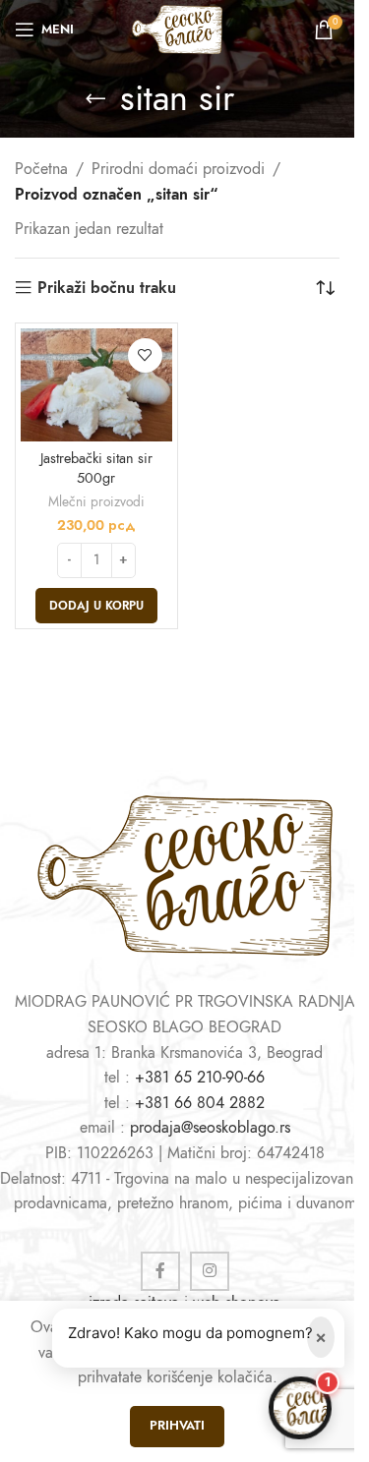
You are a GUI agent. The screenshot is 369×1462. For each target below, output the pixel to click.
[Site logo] (177, 28)
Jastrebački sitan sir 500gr (96, 468)
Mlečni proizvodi (96, 502)
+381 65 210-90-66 (200, 1077)
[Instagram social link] (209, 1271)
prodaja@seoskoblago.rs (210, 1128)
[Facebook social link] (160, 1271)
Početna (41, 169)
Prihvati (177, 1425)
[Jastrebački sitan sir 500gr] (96, 384)
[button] (96, 605)
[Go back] (95, 98)
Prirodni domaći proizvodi (178, 169)
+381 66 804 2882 (200, 1103)
